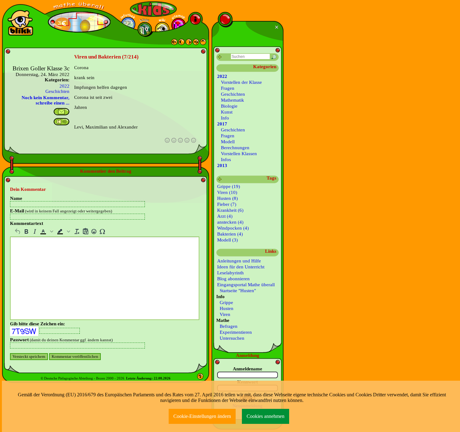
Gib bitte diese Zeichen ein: (37, 323)
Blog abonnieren (233, 278)
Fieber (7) (226, 204)
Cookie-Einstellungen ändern (202, 416)
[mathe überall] (79, 6)
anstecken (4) (230, 222)
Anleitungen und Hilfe (239, 260)
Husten (225, 308)
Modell (228, 141)
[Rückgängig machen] (17, 231)
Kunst (227, 111)
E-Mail (61, 210)
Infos (226, 159)
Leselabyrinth (230, 272)
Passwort (61, 339)
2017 (222, 123)
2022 (64, 86)
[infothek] (128, 24)
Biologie (229, 106)
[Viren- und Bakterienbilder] (181, 43)
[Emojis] (93, 231)
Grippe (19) (228, 186)
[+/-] (219, 179)
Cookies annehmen (265, 416)
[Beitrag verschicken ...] (61, 111)
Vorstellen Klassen (239, 153)
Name (16, 198)
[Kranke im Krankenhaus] (174, 43)
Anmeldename (247, 368)
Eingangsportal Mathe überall (246, 284)
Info (225, 117)
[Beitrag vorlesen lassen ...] (61, 121)
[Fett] (26, 231)
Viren (223, 314)
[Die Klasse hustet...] (196, 43)
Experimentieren (234, 332)
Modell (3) (227, 239)
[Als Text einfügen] (85, 231)
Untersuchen (230, 338)
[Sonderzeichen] (102, 231)
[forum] (144, 29)
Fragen (227, 88)
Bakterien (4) (230, 233)
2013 (222, 165)
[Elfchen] (189, 43)
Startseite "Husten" (236, 290)
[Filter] (219, 57)
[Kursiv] (34, 231)
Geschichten (57, 91)
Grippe (225, 302)
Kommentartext (26, 223)
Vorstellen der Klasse (241, 82)
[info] (195, 19)
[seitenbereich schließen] (277, 27)
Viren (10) (227, 192)
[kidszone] (153, 9)
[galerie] (162, 29)
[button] (47, 231)
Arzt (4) (225, 216)
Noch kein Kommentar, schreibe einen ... (45, 100)
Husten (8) (227, 198)
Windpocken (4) (233, 228)
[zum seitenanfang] (200, 377)
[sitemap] (178, 25)
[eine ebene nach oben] (203, 43)
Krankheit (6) (230, 210)
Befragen (227, 326)
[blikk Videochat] (20, 23)
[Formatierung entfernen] (77, 231)
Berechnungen (235, 147)
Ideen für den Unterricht (240, 266)
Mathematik (232, 100)
